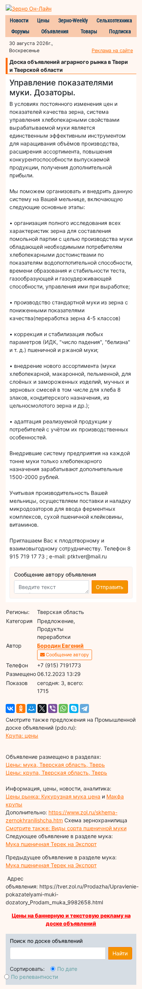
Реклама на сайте (112, 50)
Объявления (55, 31)
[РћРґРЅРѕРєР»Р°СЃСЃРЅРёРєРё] (20, 708)
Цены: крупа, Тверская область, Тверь (56, 772)
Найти (120, 953)
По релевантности (34, 976)
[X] (42, 708)
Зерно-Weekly (73, 20)
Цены (43, 20)
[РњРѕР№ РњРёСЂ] (31, 708)
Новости (19, 20)
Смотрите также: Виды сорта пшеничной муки (66, 828)
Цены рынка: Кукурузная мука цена (53, 796)
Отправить (109, 587)
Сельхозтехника (114, 20)
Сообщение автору (67, 654)
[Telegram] (84, 708)
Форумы (20, 31)
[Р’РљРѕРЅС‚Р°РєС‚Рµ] (10, 708)
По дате (67, 969)
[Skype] (73, 708)
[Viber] (52, 708)
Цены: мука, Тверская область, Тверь (55, 764)
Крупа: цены (22, 735)
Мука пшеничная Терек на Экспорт (51, 844)
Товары (89, 31)
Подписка (120, 31)
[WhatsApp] (63, 708)
